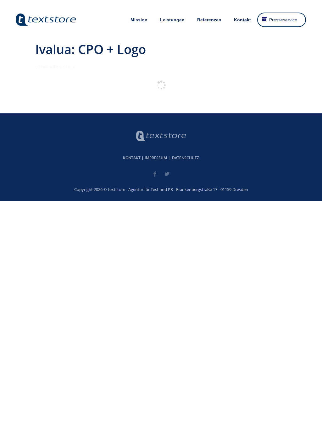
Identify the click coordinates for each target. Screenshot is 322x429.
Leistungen (172, 19)
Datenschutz (185, 157)
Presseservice (283, 19)
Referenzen (209, 19)
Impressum (156, 157)
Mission (138, 19)
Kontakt (242, 19)
